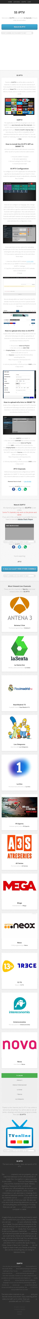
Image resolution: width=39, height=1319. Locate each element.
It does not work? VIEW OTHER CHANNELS (19, 569)
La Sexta (19, 1089)
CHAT (29, 2)
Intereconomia (19, 1022)
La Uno (19, 784)
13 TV (19, 982)
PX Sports (20, 823)
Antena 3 (19, 1080)
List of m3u (27, 481)
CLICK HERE (30, 261)
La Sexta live (19, 665)
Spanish (19, 1311)
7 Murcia (19, 1094)
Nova (19, 1061)
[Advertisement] (19, 50)
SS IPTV (24, 2)
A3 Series (19, 863)
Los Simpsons (19, 744)
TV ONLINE (19, 1075)
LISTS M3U (17, 2)
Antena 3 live (19, 625)
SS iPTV (22, 1309)
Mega (19, 903)
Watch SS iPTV (19, 27)
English (19, 1314)
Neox (19, 942)
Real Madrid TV (19, 704)
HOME (10, 2)
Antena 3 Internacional (19, 1085)
